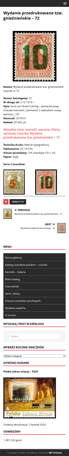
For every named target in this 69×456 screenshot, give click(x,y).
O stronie (10, 315)
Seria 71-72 (18, 201)
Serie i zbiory (12, 293)
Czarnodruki (12, 286)
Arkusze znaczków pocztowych (23, 300)
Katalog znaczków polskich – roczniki (26, 264)
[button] (64, 3)
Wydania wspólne (15, 308)
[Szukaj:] (35, 336)
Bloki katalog (12, 279)
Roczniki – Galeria (15, 272)
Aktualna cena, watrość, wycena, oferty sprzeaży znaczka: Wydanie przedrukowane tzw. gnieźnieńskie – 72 (31, 133)
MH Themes (55, 452)
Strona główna (13, 257)
